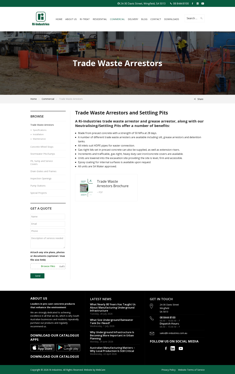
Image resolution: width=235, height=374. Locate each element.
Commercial (48, 98)
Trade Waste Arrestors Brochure (113, 183)
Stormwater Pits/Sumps (42, 153)
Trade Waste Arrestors (42, 124)
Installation (38, 134)
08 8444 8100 (181, 3)
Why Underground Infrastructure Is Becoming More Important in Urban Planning (112, 335)
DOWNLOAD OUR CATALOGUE (54, 356)
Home (33, 98)
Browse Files (48, 266)
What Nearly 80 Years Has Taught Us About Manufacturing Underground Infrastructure (113, 307)
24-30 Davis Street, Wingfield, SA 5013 (142, 3)
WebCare (100, 369)
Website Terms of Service (191, 369)
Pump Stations (38, 185)
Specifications (40, 130)
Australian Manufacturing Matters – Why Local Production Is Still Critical (112, 349)
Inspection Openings (40, 178)
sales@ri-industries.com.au (173, 333)
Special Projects (38, 192)
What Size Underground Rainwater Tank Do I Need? (111, 321)
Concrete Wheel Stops (41, 146)
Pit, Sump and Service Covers (41, 162)
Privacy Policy (168, 369)
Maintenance (39, 139)
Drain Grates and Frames (43, 171)
